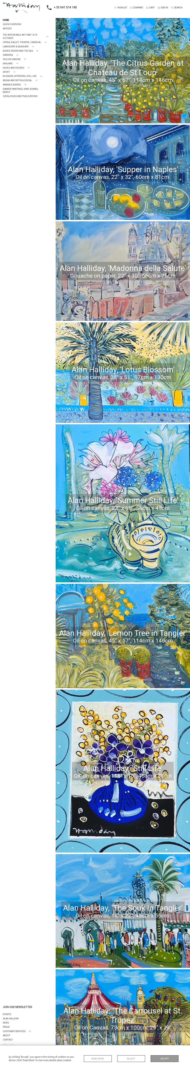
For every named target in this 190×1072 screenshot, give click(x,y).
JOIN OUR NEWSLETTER (17, 1007)
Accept (164, 1058)
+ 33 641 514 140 (65, 7)
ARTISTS (7, 28)
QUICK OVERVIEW (12, 24)
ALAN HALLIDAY (11, 1018)
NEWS (6, 1022)
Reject (131, 1058)
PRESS (6, 1027)
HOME (6, 20)
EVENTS (7, 1014)
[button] (26, 36)
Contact (8, 1039)
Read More (97, 1058)
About (6, 1035)
